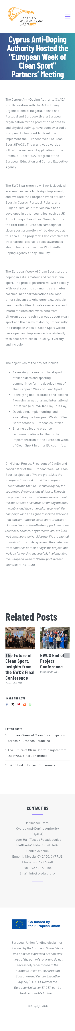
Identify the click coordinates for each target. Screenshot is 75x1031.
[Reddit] (24, 704)
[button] (8, 655)
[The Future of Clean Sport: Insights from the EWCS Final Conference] (20, 638)
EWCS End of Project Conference (52, 660)
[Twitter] (12, 704)
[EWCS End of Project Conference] (55, 638)
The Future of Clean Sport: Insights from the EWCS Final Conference (20, 666)
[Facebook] (7, 704)
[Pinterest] (18, 704)
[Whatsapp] (30, 704)
